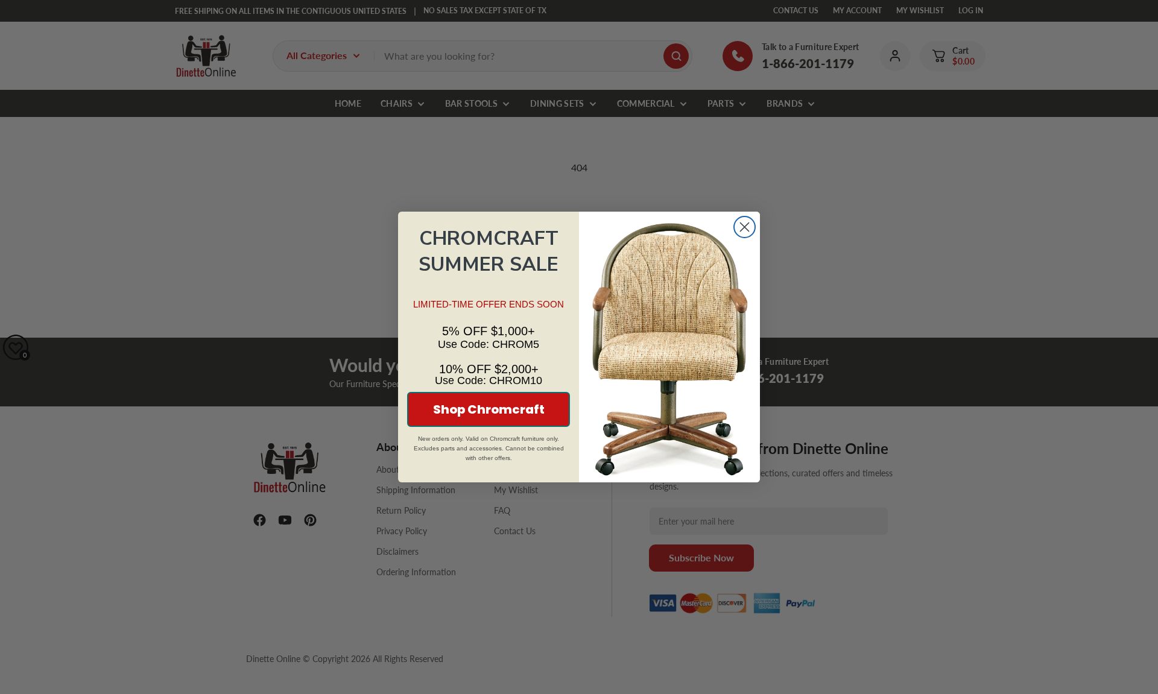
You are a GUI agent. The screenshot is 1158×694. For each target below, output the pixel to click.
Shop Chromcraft (489, 409)
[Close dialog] (744, 227)
